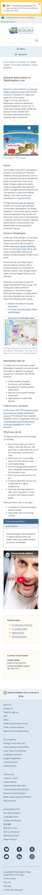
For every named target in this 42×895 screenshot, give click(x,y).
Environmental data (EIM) (15, 785)
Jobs (5, 716)
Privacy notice (10, 878)
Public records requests (14, 727)
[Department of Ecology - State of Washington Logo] (21, 31)
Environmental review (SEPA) (16, 747)
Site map (7, 886)
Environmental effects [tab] (15, 521)
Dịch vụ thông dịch (12, 831)
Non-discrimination (12, 813)
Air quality (21, 62)
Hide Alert (34, 4)
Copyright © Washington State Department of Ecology (17, 873)
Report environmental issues (16, 731)
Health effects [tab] (11, 526)
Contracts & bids (11, 762)
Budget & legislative (12, 758)
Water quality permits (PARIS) (16, 797)
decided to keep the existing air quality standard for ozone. (21, 413)
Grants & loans (10, 766)
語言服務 (7, 824)
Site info (7, 882)
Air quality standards (21, 65)
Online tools (9, 774)
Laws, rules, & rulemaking (15, 751)
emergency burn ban (22, 5)
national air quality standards (22, 246)
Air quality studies (19, 629)
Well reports (9, 800)
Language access (11, 816)
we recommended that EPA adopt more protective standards (21, 421)
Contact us (8, 708)
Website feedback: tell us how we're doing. (23, 694)
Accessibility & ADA (12, 809)
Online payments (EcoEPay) (15, 789)
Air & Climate (9, 62)
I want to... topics (11, 778)
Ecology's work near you (14, 743)
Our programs (10, 739)
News (6, 719)
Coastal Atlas (9, 782)
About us (7, 704)
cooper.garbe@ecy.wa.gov (18, 665)
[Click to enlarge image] (21, 140)
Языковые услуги (11, 835)
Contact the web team (13, 890)
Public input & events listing (16, 723)
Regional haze (18, 632)
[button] (21, 48)
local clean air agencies (24, 203)
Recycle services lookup (14, 793)
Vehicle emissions (19, 636)
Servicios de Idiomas (12, 820)
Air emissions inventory (22, 625)
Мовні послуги (10, 839)
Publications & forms (13, 754)
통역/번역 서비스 (11, 828)
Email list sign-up (11, 712)
